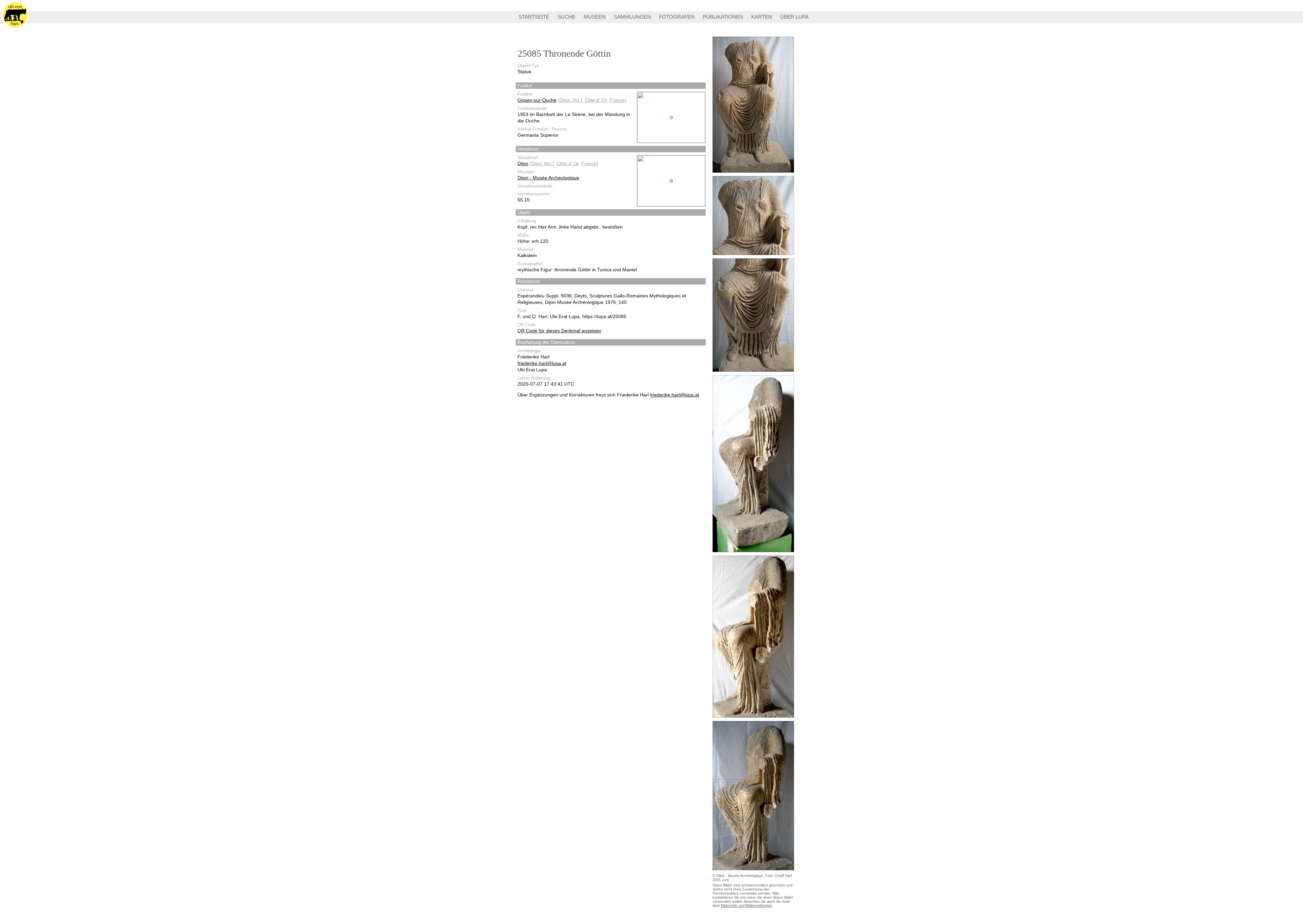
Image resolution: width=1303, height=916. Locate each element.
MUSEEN (595, 17)
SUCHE (566, 17)
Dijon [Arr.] (571, 100)
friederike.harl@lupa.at (541, 363)
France (617, 100)
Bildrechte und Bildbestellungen (746, 905)
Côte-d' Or (596, 100)
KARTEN (761, 17)
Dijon (522, 163)
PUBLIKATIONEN (723, 17)
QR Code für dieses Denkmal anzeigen (559, 330)
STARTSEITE (533, 17)
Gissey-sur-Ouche (536, 100)
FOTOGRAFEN (677, 17)
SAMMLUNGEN (632, 17)
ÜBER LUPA (794, 17)
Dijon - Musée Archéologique (548, 177)
